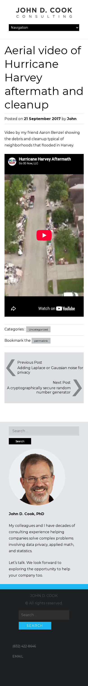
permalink (41, 340)
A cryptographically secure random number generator (39, 390)
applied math (61, 544)
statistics (24, 551)
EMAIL (17, 656)
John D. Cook (44, 596)
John (71, 119)
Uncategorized (38, 329)
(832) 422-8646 (24, 646)
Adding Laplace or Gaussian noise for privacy (50, 370)
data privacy (37, 544)
